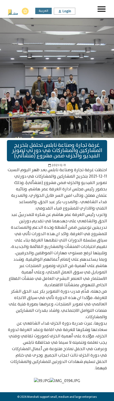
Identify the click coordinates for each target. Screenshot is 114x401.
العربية (43, 10)
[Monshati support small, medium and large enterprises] (13, 13)
